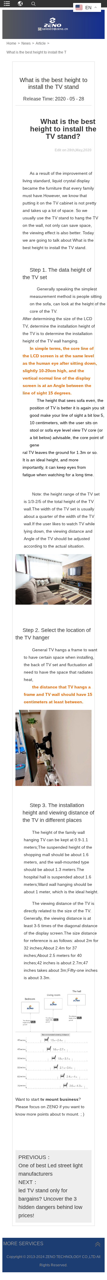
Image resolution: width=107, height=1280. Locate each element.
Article (41, 43)
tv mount (49, 1099)
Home (11, 43)
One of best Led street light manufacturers (50, 1170)
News (26, 43)
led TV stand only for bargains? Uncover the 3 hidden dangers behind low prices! (50, 1203)
